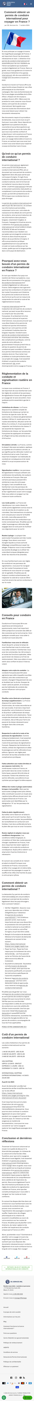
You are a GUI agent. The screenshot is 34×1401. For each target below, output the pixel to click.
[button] (25, 4)
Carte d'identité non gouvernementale (16, 1338)
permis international (12, 306)
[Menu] (31, 4)
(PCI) (13, 897)
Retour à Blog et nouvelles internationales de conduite (18, 1268)
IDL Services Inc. (12, 1393)
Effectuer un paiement (10, 1366)
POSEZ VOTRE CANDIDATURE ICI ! (14, 1027)
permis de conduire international (14, 61)
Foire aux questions (10, 1333)
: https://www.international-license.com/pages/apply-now (16, 944)
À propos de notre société (11, 1312)
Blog (4, 1321)
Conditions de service (10, 1352)
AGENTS (6, 1347)
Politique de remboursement (12, 1343)
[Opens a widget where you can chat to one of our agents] (27, 1398)
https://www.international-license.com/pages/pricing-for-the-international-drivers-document (15, 1095)
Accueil (5, 1307)
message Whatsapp (20, 1298)
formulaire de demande (18, 966)
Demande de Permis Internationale (15, 1357)
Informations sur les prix (11, 1317)
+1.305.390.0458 (17, 1294)
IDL (13, 954)
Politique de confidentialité (12, 1362)
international (15, 165)
